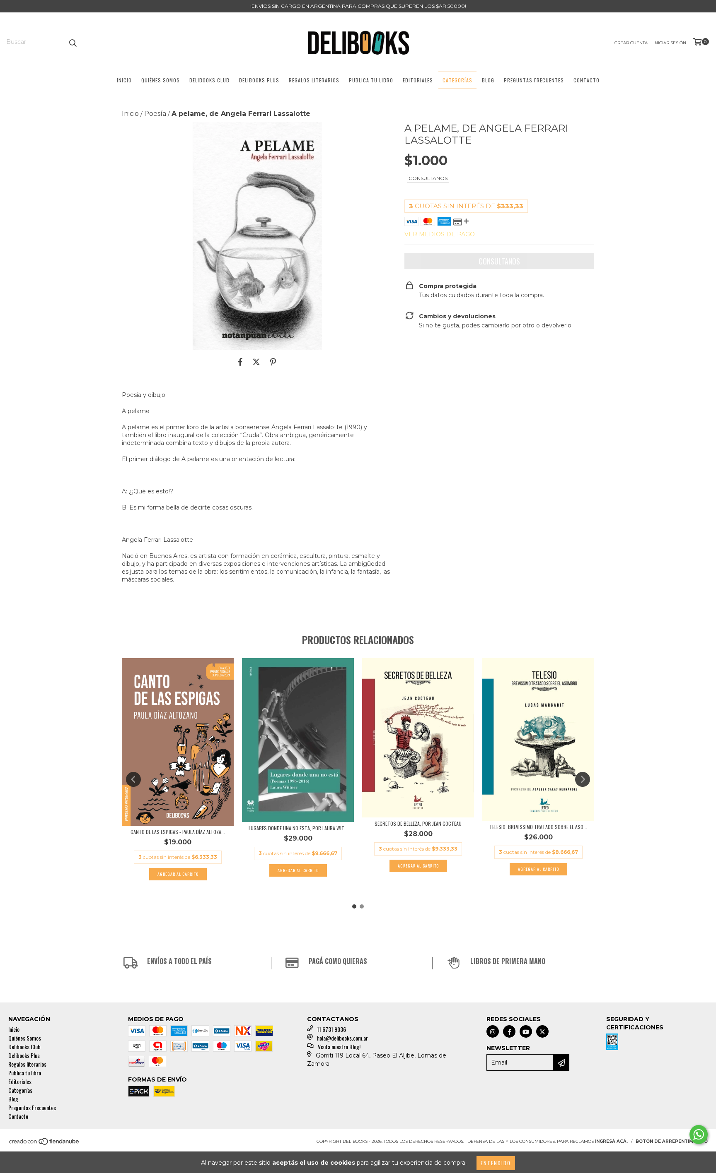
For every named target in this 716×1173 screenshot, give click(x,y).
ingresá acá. (611, 1141)
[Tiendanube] (44, 1144)
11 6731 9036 (331, 1029)
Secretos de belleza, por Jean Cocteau (418, 823)
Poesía (155, 114)
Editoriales (418, 80)
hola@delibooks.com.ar (342, 1038)
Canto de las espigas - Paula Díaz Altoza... (178, 831)
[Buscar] (72, 41)
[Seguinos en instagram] (492, 1031)
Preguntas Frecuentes (534, 80)
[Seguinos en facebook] (509, 1031)
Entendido (496, 1162)
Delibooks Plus (259, 80)
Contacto (586, 80)
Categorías (457, 80)
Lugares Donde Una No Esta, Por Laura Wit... (298, 828)
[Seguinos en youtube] (526, 1031)
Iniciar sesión (669, 43)
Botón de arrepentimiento (672, 1141)
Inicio (124, 80)
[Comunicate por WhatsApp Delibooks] (698, 1134)
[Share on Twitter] (256, 362)
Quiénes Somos (160, 80)
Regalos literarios (314, 80)
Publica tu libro (371, 80)
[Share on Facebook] (240, 362)
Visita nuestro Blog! (339, 1046)
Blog (488, 80)
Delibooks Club (209, 80)
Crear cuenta (631, 43)
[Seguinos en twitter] (542, 1031)
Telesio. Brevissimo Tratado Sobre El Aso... (538, 826)
